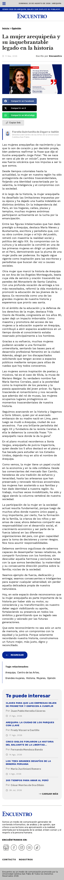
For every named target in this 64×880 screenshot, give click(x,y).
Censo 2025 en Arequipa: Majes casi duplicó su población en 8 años (32, 9)
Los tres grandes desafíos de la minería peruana (28, 763)
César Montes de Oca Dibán (27, 785)
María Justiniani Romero (26, 768)
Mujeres (41, 678)
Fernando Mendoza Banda (27, 749)
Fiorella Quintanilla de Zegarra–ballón (35, 131)
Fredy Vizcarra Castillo (25, 730)
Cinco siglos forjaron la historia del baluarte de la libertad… (30, 743)
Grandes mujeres (14, 678)
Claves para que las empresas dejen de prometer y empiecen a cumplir (31, 704)
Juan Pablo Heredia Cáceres (28, 711)
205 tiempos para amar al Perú (27, 780)
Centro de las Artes (28, 672)
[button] (19, 101)
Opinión (16, 28)
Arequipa (10, 672)
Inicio (5, 28)
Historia (30, 678)
